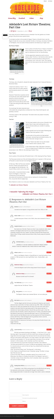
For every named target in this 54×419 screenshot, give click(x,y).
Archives (50, 1)
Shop (41, 18)
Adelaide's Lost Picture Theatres (19, 185)
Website (24, 401)
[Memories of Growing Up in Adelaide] (27, 15)
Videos (31, 18)
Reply (48, 206)
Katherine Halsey (18, 264)
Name (26, 395)
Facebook (21, 18)
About (45, 1)
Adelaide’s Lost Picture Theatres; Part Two (37, 194)
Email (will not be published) (30, 398)
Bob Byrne (13, 31)
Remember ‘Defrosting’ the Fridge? (22, 192)
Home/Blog (12, 18)
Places (30, 31)
